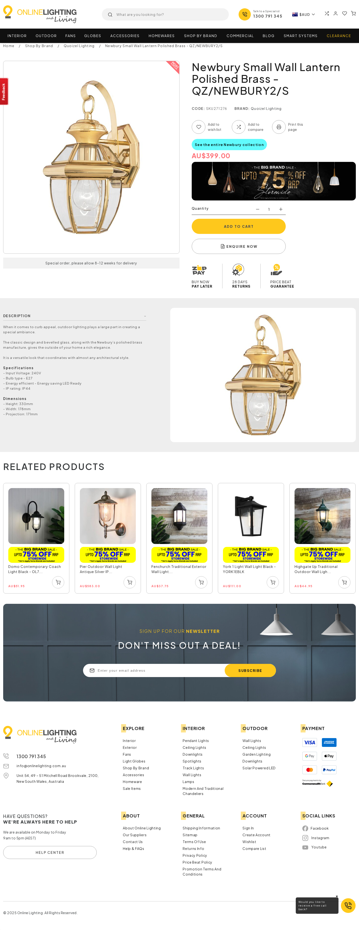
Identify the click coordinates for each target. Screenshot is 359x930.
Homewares (162, 35)
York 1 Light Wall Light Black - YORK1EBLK (249, 569)
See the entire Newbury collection (229, 144)
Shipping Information (201, 828)
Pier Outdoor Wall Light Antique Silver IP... (101, 569)
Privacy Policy (195, 855)
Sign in (248, 828)
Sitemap (190, 835)
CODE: (198, 108)
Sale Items (132, 788)
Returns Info (193, 848)
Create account (257, 835)
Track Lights (193, 768)
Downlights (193, 754)
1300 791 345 (267, 16)
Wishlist (249, 841)
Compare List (254, 848)
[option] (36, 538)
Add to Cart (239, 226)
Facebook (320, 828)
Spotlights (192, 761)
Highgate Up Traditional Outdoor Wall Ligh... (316, 569)
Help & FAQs (133, 848)
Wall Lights (192, 775)
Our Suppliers (135, 835)
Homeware (132, 781)
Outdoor (46, 35)
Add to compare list (238, 127)
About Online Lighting (142, 828)
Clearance (339, 35)
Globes (92, 35)
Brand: (242, 108)
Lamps (188, 781)
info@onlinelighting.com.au (41, 765)
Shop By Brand (136, 768)
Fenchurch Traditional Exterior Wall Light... (179, 569)
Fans (70, 35)
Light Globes (134, 761)
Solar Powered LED (259, 768)
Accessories (125, 35)
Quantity (200, 208)
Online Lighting (39, 14)
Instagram (320, 838)
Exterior (130, 747)
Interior (17, 35)
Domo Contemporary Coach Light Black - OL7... (34, 569)
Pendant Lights (196, 740)
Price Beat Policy (197, 862)
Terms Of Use (194, 841)
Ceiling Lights (194, 747)
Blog (269, 35)
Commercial (240, 35)
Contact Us (133, 841)
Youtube (319, 847)
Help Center (50, 852)
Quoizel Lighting (266, 108)
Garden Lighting (257, 754)
